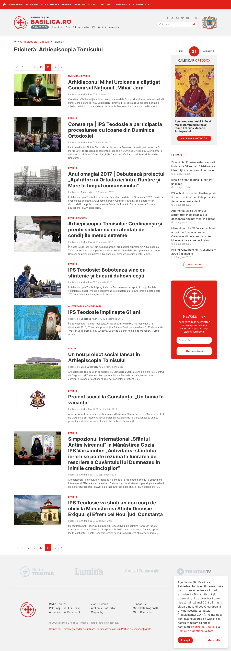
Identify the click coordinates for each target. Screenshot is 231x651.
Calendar (194, 60)
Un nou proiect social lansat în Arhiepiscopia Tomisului (104, 357)
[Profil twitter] (172, 18)
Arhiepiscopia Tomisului (35, 41)
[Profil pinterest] (182, 18)
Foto (151, 4)
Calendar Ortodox (194, 138)
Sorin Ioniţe (86, 192)
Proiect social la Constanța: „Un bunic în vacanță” (116, 399)
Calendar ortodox (81, 27)
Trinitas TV (140, 604)
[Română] (197, 18)
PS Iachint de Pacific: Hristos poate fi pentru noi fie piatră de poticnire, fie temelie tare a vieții (193, 197)
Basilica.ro (51, 22)
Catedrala (52, 4)
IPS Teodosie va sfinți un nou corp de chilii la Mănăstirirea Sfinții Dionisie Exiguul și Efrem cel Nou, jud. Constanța (115, 508)
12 (54, 67)
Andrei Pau (86, 94)
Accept (185, 640)
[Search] (194, 24)
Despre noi (55, 628)
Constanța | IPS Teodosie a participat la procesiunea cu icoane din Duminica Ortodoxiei (115, 130)
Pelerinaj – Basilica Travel (65, 608)
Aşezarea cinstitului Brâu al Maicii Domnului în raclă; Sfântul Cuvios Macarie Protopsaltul (193, 126)
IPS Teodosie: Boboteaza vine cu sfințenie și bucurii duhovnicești (107, 272)
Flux (179, 155)
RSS (93, 27)
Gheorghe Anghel (89, 318)
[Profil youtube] (187, 18)
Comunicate (122, 4)
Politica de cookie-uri (108, 628)
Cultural (106, 4)
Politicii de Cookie (203, 627)
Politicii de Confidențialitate (195, 631)
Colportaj (97, 612)
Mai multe (214, 640)
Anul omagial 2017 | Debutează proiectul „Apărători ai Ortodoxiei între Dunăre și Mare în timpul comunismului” (116, 180)
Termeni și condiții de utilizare (78, 628)
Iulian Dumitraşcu (89, 366)
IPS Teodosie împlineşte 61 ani (104, 312)
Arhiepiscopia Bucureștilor (66, 612)
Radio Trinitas (57, 604)
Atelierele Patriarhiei (104, 608)
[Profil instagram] (177, 18)
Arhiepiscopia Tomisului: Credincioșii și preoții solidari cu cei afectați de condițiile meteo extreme (115, 229)
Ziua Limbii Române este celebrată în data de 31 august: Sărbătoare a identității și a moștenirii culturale (193, 166)
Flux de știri (40, 27)
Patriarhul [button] (33, 4)
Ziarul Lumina (99, 604)
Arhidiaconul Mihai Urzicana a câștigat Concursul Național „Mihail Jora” (114, 85)
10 (41, 67)
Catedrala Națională (145, 608)
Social (92, 4)
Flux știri (194, 264)
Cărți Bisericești (143, 612)
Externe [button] (138, 4)
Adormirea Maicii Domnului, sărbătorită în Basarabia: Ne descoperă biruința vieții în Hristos (193, 214)
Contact (102, 27)
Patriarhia (16, 4)
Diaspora (80, 4)
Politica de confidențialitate (136, 628)
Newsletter (114, 27)
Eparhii (66, 4)
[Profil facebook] (167, 18)
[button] (226, 4)
